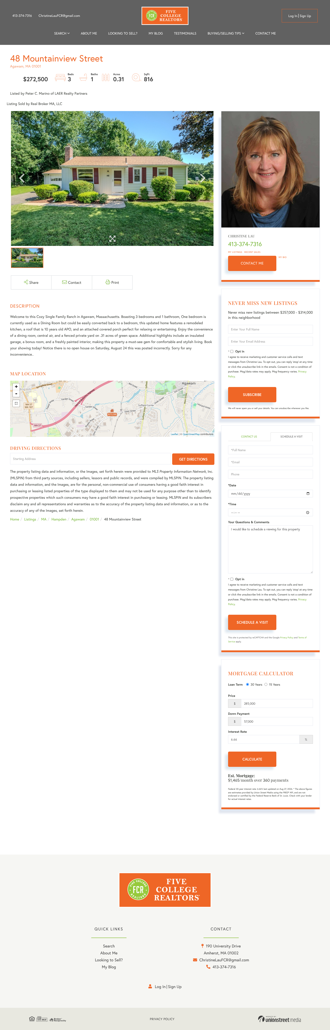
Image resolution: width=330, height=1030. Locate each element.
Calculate (252, 759)
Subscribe (252, 394)
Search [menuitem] (60, 33)
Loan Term (235, 684)
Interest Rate (237, 732)
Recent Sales (252, 252)
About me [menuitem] (89, 33)
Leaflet (174, 434)
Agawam (78, 519)
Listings (30, 519)
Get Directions (193, 459)
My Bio (283, 257)
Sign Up (305, 16)
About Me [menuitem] (109, 953)
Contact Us (249, 436)
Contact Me (252, 263)
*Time (232, 504)
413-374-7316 (22, 16)
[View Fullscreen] (16, 403)
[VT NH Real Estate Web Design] (279, 1019)
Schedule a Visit (291, 436)
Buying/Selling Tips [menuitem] (224, 33)
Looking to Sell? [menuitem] (122, 33)
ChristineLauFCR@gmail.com (59, 16)
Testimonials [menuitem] (185, 33)
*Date (232, 485)
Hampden (58, 519)
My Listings (235, 252)
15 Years (274, 684)
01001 (94, 519)
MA (43, 519)
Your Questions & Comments (248, 522)
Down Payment (239, 714)
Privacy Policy (286, 637)
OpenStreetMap (191, 434)
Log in (292, 16)
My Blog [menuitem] (156, 33)
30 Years (256, 684)
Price (231, 696)
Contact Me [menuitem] (265, 33)
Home (14, 519)
